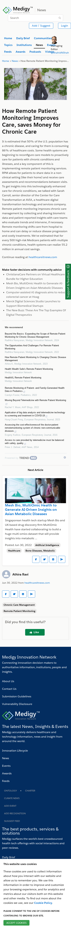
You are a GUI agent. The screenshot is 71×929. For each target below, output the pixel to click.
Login (64, 25)
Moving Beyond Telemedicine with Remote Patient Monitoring (35, 400)
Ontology (10, 790)
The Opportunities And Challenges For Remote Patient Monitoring (32, 347)
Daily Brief (8, 857)
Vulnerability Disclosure (17, 704)
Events (6, 766)
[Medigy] (18, 10)
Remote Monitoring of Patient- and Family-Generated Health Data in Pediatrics (34, 389)
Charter (30, 790)
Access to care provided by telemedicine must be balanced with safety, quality (34, 441)
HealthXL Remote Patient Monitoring (23, 377)
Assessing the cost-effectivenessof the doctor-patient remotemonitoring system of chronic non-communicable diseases (32, 427)
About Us (8, 681)
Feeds (5, 781)
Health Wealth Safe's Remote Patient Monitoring (29, 369)
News (5, 758)
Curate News (11, 798)
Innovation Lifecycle (15, 750)
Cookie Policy (43, 903)
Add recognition (15, 813)
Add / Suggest (41, 25)
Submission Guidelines (16, 696)
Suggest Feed (12, 821)
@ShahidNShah (60, 52)
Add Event (10, 805)
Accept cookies (16, 922)
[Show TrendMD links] (64, 457)
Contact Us (9, 689)
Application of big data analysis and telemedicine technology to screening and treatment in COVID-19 (35, 414)
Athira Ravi (20, 574)
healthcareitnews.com (37, 582)
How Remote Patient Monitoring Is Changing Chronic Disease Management (35, 359)
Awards (7, 773)
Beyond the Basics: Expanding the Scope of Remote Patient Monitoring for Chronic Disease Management (35, 335)
